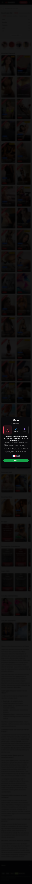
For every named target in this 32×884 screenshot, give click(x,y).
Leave (16, 464)
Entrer (16, 460)
